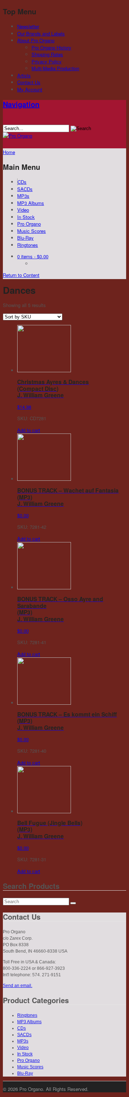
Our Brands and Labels (41, 33)
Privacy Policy (47, 61)
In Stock (26, 217)
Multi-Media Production (55, 68)
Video (23, 209)
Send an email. (17, 985)
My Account (29, 89)
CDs (22, 181)
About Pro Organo (35, 40)
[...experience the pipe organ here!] (17, 135)
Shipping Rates (47, 54)
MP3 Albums (30, 203)
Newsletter (28, 26)
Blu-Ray (25, 237)
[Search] (73, 903)
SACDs (25, 189)
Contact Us (28, 82)
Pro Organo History (51, 47)
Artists (24, 75)
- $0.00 (32, 256)
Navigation (21, 104)
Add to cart (28, 430)
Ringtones (27, 244)
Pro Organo (29, 223)
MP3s (23, 195)
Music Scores (31, 230)
